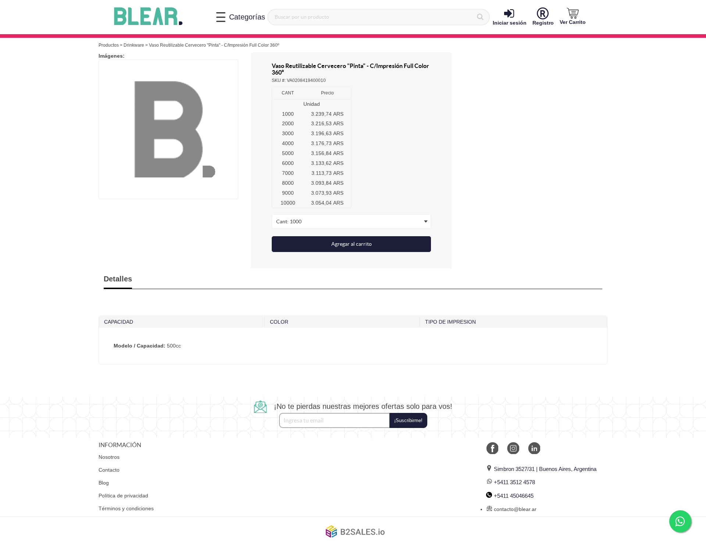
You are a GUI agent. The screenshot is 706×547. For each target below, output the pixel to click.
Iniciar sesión (510, 23)
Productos (109, 45)
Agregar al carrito (351, 244)
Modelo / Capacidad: (139, 346)
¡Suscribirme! (408, 420)
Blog (104, 483)
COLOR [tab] (279, 322)
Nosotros (109, 457)
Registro (543, 23)
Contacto (109, 470)
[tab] (353, 346)
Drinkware (134, 45)
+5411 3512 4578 (514, 482)
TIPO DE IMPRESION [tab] (450, 322)
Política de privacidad (123, 496)
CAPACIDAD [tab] (118, 322)
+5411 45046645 (514, 496)
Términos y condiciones (126, 508)
